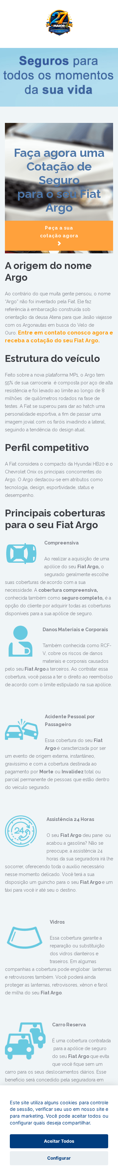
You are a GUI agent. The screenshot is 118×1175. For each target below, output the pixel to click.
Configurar (59, 1158)
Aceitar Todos (59, 1141)
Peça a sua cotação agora (59, 231)
